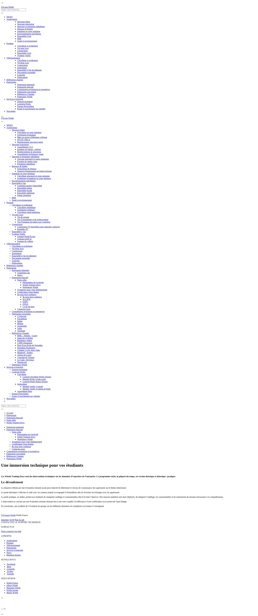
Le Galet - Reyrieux (25, 360)
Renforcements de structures (29, 152)
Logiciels (21, 75)
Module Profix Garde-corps (34, 379)
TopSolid (21, 331)
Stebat (19, 321)
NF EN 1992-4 (23, 140)
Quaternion (22, 326)
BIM (19, 39)
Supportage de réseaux (26, 169)
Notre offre (22, 280)
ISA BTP (27, 299)
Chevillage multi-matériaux (28, 212)
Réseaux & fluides (25, 29)
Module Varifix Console (33, 386)
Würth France (12, 583)
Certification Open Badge (28, 292)
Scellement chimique (26, 210)
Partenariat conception (26, 92)
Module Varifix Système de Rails (37, 389)
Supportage (22, 68)
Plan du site (19, 520)
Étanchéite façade (24, 190)
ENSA (25, 304)
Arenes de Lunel (24, 355)
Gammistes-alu (23, 273)
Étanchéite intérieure (26, 193)
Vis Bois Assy (23, 63)
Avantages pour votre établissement (32, 290)
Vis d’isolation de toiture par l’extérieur (33, 222)
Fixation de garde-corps (27, 161)
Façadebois (22, 319)
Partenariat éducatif (25, 87)
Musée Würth (12, 593)
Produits (9, 43)
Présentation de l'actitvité (33, 282)
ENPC (25, 302)
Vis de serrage (23, 217)
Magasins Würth (13, 588)
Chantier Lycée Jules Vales (28, 350)
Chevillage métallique (26, 207)
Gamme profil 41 (24, 239)
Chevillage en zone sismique (29, 132)
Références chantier (14, 80)
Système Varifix (24, 55)
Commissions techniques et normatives (33, 89)
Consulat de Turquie (25, 357)
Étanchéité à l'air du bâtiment (29, 70)
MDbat (20, 323)
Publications (22, 77)
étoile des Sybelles (25, 338)
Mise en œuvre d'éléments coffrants (32, 137)
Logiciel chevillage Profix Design (37, 377)
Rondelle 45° (22, 229)
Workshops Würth (30, 287)
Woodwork (22, 362)
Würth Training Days (32, 285)
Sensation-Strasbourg (26, 348)
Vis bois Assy (23, 48)
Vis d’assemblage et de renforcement (32, 219)
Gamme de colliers (25, 241)
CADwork (21, 316)
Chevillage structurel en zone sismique (33, 176)
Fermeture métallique (26, 164)
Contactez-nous (23, 309)
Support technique (25, 101)
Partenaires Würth (24, 97)
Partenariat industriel (26, 84)
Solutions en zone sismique (28, 31)
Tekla (19, 328)
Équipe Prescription (25, 106)
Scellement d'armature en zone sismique (34, 178)
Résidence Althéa (24, 340)
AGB (11, 520)
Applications (11, 19)
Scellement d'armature (26, 135)
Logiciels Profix (24, 104)
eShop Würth (12, 585)
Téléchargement (13, 58)
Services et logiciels (14, 99)
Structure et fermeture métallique (31, 26)
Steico (19, 275)
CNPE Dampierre (24, 343)
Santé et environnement (27, 41)
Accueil (9, 413)
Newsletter (11, 111)
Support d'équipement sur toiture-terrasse (34, 171)
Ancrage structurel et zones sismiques (33, 159)
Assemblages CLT (25, 147)
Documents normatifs (26, 72)
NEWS (9, 17)
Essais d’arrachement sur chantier (31, 109)
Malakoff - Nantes (25, 352)
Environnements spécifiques (29, 34)
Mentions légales (13, 555)
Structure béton (23, 22)
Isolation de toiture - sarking (29, 149)
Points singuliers (24, 195)
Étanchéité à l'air (24, 36)
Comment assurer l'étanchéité (29, 186)
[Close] (2, 614)
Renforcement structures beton (30, 142)
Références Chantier (25, 94)
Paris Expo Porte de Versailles (30, 345)
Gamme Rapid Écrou (26, 236)
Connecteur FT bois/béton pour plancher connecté (38, 227)
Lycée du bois (28, 307)
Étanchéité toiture (24, 188)
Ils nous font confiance (26, 294)
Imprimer (5, 520)
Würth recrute (12, 590)
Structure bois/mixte (25, 24)
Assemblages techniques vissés (30, 154)
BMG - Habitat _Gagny (27, 336)
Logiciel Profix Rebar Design (35, 382)
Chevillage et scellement (27, 46)
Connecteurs (22, 51)
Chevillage (21, 374)
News (8, 552)
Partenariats (11, 82)
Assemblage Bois (24, 391)
